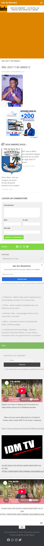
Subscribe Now (22, 279)
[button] (22, 266)
